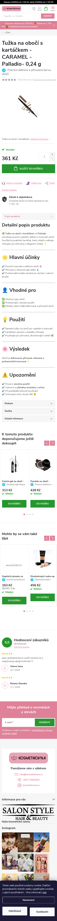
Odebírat (44, 722)
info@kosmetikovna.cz (31, 774)
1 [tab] (24, 514)
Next (52, 443)
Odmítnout (15, 911)
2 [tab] (27, 514)
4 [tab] (33, 514)
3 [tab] (30, 514)
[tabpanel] (14, 479)
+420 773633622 (31, 779)
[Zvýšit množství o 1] (52, 154)
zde (44, 892)
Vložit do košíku (31, 168)
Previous (46, 443)
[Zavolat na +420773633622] (34, 9)
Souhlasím (42, 912)
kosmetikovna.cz (31, 785)
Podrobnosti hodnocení (44, 80)
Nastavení (28, 900)
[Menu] (53, 8)
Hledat (48, 16)
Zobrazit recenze (21, 647)
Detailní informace (39, 139)
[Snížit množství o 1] (52, 159)
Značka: (9, 190)
